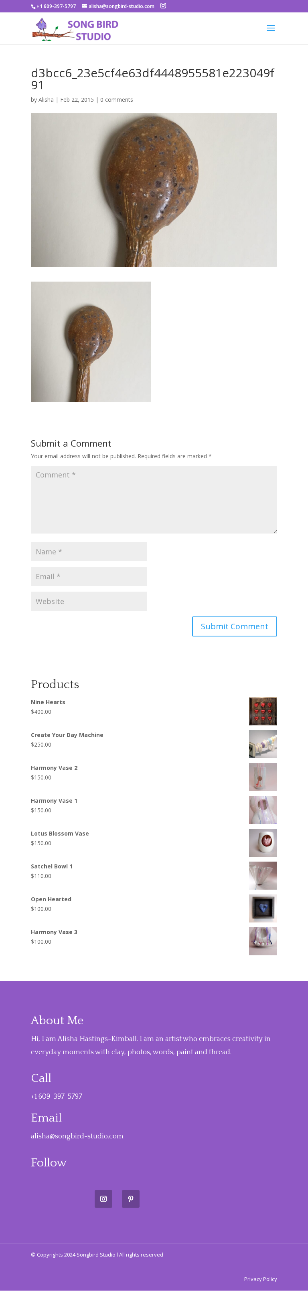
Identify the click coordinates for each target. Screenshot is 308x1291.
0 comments (116, 99)
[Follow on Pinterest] (131, 1199)
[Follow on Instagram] (103, 1199)
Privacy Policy (260, 1279)
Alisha (46, 99)
